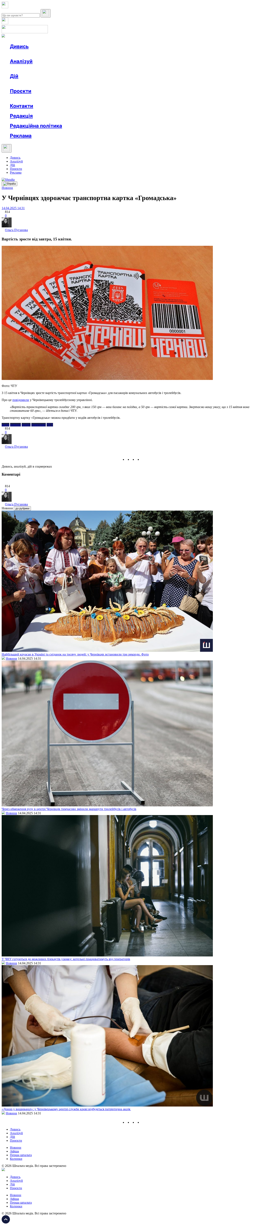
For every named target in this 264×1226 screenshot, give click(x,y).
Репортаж (57, 54)
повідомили (20, 400)
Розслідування (47, 68)
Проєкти (20, 91)
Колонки (67, 68)
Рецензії (37, 83)
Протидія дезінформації (127, 98)
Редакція (21, 116)
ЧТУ (50, 424)
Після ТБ (189, 98)
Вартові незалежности (163, 98)
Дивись (19, 46)
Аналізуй (21, 61)
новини (15, 424)
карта (5, 424)
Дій (14, 76)
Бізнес (84, 83)
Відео (86, 54)
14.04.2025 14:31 (13, 208)
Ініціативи (54, 83)
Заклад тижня (96, 98)
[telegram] (143, 459)
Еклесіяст (206, 98)
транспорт (38, 424)
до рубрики (22, 508)
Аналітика (25, 68)
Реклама (99, 83)
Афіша (22, 83)
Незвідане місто (29, 98)
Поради (71, 83)
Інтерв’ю (40, 54)
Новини (23, 54)
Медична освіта (72, 98)
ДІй (12, 165)
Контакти (21, 106)
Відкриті (51, 98)
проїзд (26, 424)
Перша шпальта (21, 1155)
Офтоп (73, 54)
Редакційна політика (36, 126)
